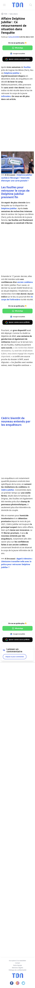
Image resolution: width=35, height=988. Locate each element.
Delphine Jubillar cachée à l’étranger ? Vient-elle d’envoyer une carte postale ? (16, 178)
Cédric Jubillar (7, 490)
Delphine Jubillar (12, 73)
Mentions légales (17, 968)
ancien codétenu (25, 282)
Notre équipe (17, 965)
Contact (17, 963)
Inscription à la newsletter (17, 961)
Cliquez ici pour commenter (14, 657)
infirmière (6, 96)
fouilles (27, 67)
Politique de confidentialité (17, 970)
